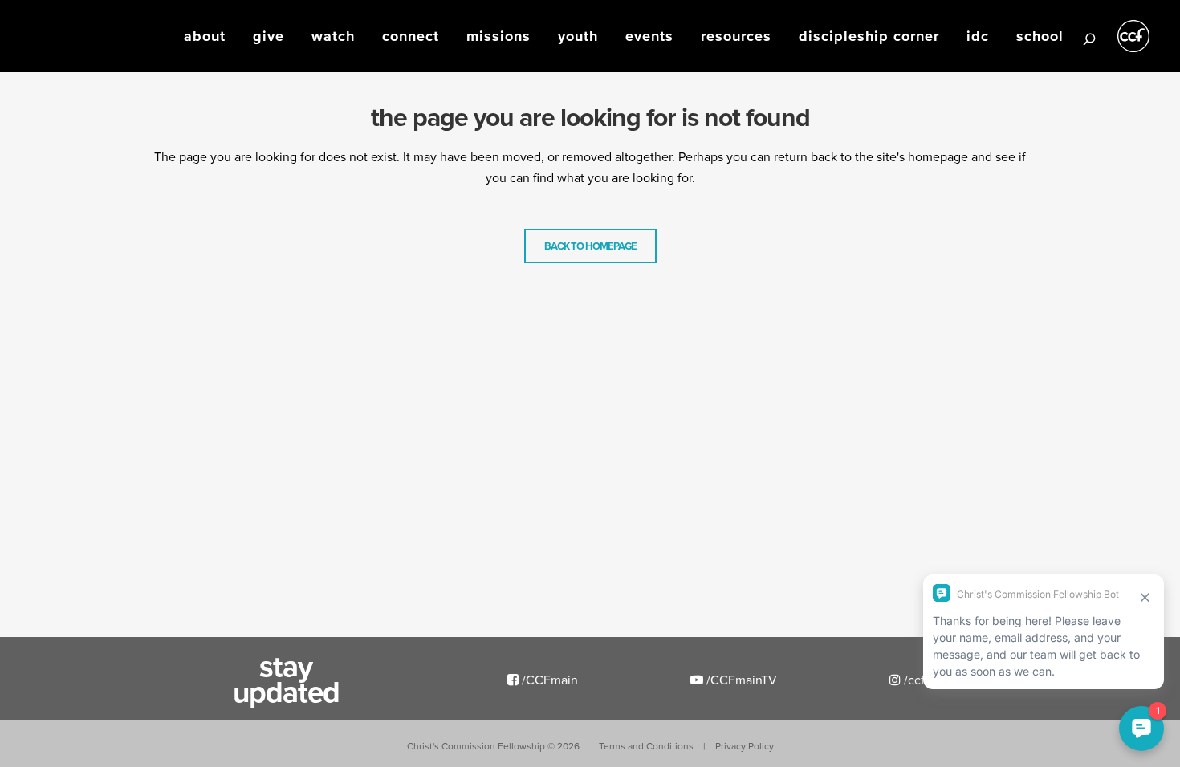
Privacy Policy (744, 746)
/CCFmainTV (740, 679)
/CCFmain (548, 679)
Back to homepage (590, 246)
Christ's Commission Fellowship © (493, 746)
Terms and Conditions (646, 746)
